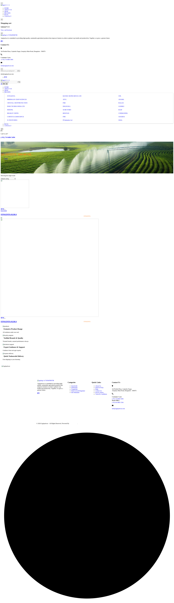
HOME (6, 8)
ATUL (65, 99)
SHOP (6, 11)
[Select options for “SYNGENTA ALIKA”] (3, 209)
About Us (98, 386)
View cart (3, 30)
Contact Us (98, 391)
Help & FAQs (99, 387)
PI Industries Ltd (67, 120)
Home (6, 159)
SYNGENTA (11, 96)
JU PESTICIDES (12, 120)
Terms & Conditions (101, 394)
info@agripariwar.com (7, 65)
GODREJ (121, 106)
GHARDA (121, 116)
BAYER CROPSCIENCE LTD (72, 96)
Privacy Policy (99, 392)
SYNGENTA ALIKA (9, 214)
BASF (120, 110)
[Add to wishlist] (4, 209)
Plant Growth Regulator (78, 391)
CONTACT (7, 16)
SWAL (120, 120)
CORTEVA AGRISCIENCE (15, 116)
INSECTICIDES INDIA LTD (16, 106)
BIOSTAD (66, 113)
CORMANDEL (123, 113)
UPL (119, 96)
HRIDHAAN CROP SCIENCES (17, 99)
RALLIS (121, 103)
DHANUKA (66, 106)
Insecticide (4, 210)
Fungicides (74, 389)
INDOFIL (10, 110)
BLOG (6, 14)
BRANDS (7, 13)
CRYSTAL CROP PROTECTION (17, 103)
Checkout (9, 30)
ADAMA (121, 99)
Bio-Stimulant (75, 392)
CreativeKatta (73, 423)
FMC (64, 103)
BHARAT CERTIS (12, 113)
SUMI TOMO (67, 110)
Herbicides (74, 387)
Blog (96, 389)
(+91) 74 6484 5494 (8, 137)
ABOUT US (8, 10)
